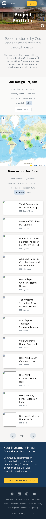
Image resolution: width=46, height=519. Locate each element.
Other (29, 103)
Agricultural (30, 179)
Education (31, 94)
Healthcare (15, 98)
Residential (19, 103)
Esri (44, 165)
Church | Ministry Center (17, 183)
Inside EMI (36, 500)
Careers (23, 503)
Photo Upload (13, 507)
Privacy (35, 507)
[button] (30, 145)
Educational (34, 183)
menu (14, 3)
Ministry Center (17, 94)
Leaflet (34, 165)
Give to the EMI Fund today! (21, 480)
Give (32, 3)
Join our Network (22, 500)
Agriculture (30, 89)
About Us (9, 500)
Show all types (17, 89)
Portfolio (14, 503)
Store (6, 503)
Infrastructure (29, 98)
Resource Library (35, 503)
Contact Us (25, 507)
